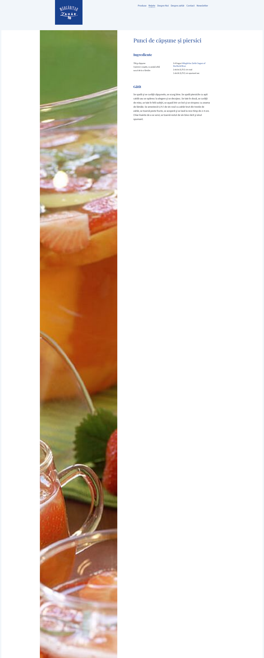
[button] (163, 5)
